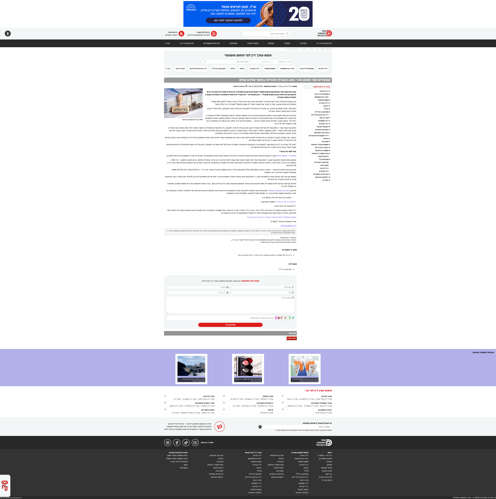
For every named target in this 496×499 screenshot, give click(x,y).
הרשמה (200, 32)
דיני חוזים (323, 68)
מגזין (304, 49)
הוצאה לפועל (323, 126)
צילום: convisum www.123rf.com (192, 120)
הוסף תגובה (291, 338)
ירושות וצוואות (322, 177)
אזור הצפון (268, 396)
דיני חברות (324, 123)
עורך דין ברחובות (295, 406)
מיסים (326, 138)
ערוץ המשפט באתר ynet (177, 455)
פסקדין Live (252, 43)
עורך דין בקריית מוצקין (190, 412)
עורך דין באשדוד (311, 406)
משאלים (233, 43)
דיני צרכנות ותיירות (198, 68)
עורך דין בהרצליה (192, 406)
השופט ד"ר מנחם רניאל (286, 155)
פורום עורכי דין (186, 43)
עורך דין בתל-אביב (324, 399)
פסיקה (303, 43)
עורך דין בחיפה (267, 399)
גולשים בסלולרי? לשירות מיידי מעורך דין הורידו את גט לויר (271, 217)
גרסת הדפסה (240, 86)
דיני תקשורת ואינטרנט (319, 135)
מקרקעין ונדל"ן (291, 49)
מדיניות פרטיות (325, 477)
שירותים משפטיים (212, 43)
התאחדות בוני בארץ (179, 461)
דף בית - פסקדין (325, 455)
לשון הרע (324, 165)
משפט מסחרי (269, 68)
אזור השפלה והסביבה (321, 403)
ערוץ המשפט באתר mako (177, 458)
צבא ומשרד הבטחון (320, 153)
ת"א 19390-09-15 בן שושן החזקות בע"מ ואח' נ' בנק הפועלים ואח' (265, 255)
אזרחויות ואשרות (321, 174)
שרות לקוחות (326, 467)
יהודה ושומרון (325, 409)
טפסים (271, 43)
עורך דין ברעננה (176, 406)
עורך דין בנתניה (207, 406)
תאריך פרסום (270, 86)
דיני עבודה (254, 68)
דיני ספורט (324, 171)
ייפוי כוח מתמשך (287, 68)
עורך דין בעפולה (252, 399)
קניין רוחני (180, 68)
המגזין (287, 43)
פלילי (232, 68)
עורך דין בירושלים (265, 406)
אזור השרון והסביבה (204, 403)
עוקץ (186, 464)
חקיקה (329, 464)
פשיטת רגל (324, 159)
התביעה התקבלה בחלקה (279, 190)
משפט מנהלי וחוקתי (320, 144)
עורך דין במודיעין (248, 406)
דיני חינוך (324, 168)
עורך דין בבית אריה (324, 412)
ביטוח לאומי (323, 156)
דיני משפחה (323, 120)
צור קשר (328, 474)
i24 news (184, 467)
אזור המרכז (326, 396)
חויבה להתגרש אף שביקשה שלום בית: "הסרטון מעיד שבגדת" (193, 380)
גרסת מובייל (326, 480)
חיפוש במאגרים (325, 458)
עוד (167, 43)
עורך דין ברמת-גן (307, 399)
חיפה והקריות (207, 409)
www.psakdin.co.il (288, 225)
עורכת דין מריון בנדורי (285, 201)
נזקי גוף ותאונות (321, 132)
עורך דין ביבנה (326, 406)
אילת (270, 409)
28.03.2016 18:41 (256, 86)
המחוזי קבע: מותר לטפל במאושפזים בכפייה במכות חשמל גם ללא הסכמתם (305, 380)
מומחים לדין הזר (306, 68)
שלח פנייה (230, 324)
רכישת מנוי (172, 32)
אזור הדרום (209, 396)
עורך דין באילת (266, 412)
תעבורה (325, 141)
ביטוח (242, 68)
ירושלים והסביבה (265, 403)
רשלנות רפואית (322, 129)
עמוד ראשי (314, 49)
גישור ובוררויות (322, 147)
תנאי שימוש (327, 471)
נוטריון (325, 180)
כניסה (207, 32)
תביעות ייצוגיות (322, 162)
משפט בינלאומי (322, 150)
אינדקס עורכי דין (324, 43)
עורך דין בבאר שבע (206, 399)
